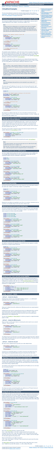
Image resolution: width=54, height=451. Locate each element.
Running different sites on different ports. (46, 21)
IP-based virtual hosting (45, 22)
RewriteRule (17, 316)
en (30, 10)
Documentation (15, 6)
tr (38, 10)
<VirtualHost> (21, 56)
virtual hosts (4, 14)
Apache (3, 6)
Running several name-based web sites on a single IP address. (46, 10)
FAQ (38, 2)
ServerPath (9, 430)
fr (32, 10)
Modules (30, 2)
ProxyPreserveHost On (28, 280)
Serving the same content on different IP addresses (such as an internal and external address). (46, 17)
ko (36, 10)
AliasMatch (10, 316)
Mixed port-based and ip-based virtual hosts (46, 25)
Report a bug (50, 2)
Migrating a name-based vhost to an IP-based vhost (46, 34)
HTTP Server (8, 6)
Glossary (42, 2)
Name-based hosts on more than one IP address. (46, 13)
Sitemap (45, 2)
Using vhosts (46, 31)
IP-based (15, 15)
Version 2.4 (21, 6)
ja (34, 10)
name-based (9, 15)
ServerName (36, 55)
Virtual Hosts (26, 6)
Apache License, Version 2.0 (14, 448)
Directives (35, 2)
